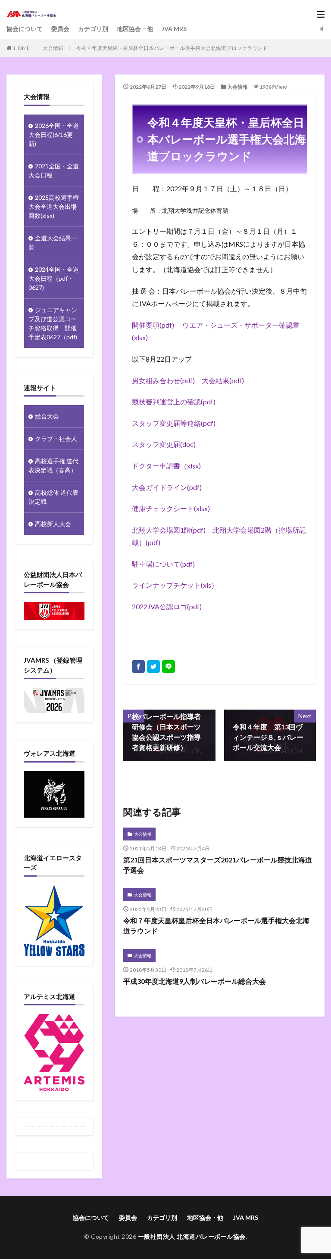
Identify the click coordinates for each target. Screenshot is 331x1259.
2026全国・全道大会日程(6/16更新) (53, 134)
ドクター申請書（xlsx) (166, 466)
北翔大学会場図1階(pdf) (169, 530)
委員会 (60, 28)
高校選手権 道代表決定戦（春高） (53, 465)
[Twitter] (153, 666)
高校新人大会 (53, 523)
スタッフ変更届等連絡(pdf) (173, 423)
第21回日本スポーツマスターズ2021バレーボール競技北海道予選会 (217, 865)
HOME (22, 48)
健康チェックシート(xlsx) (171, 508)
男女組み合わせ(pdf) (163, 380)
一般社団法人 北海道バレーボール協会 (192, 1236)
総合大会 (47, 416)
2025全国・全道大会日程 (53, 170)
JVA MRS (174, 28)
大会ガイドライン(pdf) (167, 487)
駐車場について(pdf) (163, 564)
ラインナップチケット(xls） (175, 585)
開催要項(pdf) (153, 325)
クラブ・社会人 (56, 438)
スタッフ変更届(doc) (164, 444)
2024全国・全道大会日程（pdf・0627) (53, 278)
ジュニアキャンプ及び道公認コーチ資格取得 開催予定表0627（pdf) (52, 323)
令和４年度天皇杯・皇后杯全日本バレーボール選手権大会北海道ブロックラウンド (172, 48)
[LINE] (168, 666)
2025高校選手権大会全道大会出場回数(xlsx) (53, 206)
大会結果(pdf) (223, 380)
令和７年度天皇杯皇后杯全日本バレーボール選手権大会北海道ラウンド (216, 925)
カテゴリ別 (93, 28)
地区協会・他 (135, 28)
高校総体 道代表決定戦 (53, 497)
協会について (24, 28)
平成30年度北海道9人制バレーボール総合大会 (194, 981)
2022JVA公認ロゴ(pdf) (167, 606)
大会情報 (53, 48)
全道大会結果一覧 (52, 242)
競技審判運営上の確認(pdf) (173, 401)
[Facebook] (138, 666)
